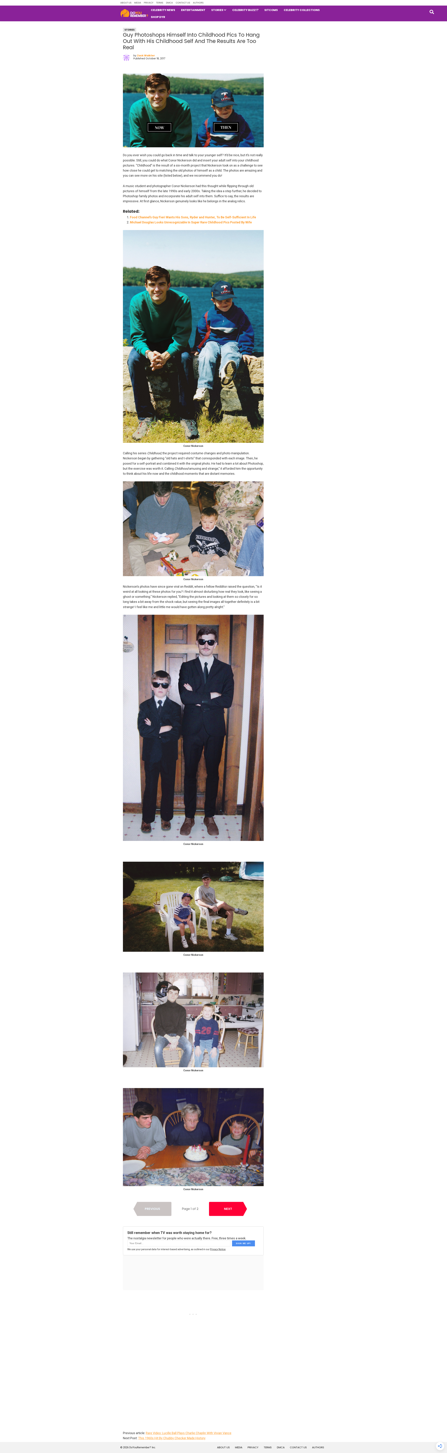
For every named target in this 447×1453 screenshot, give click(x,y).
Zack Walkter (146, 55)
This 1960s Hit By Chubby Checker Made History (172, 1438)
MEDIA (137, 2)
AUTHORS (198, 2)
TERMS (159, 2)
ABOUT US (125, 2)
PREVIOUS (152, 1209)
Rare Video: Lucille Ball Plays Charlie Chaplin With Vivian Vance (188, 1433)
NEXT (228, 1209)
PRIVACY (148, 2)
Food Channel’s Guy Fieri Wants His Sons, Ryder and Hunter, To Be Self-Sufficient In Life (193, 217)
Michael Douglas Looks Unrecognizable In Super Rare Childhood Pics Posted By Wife (191, 222)
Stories (129, 29)
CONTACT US (183, 2)
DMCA (169, 2)
